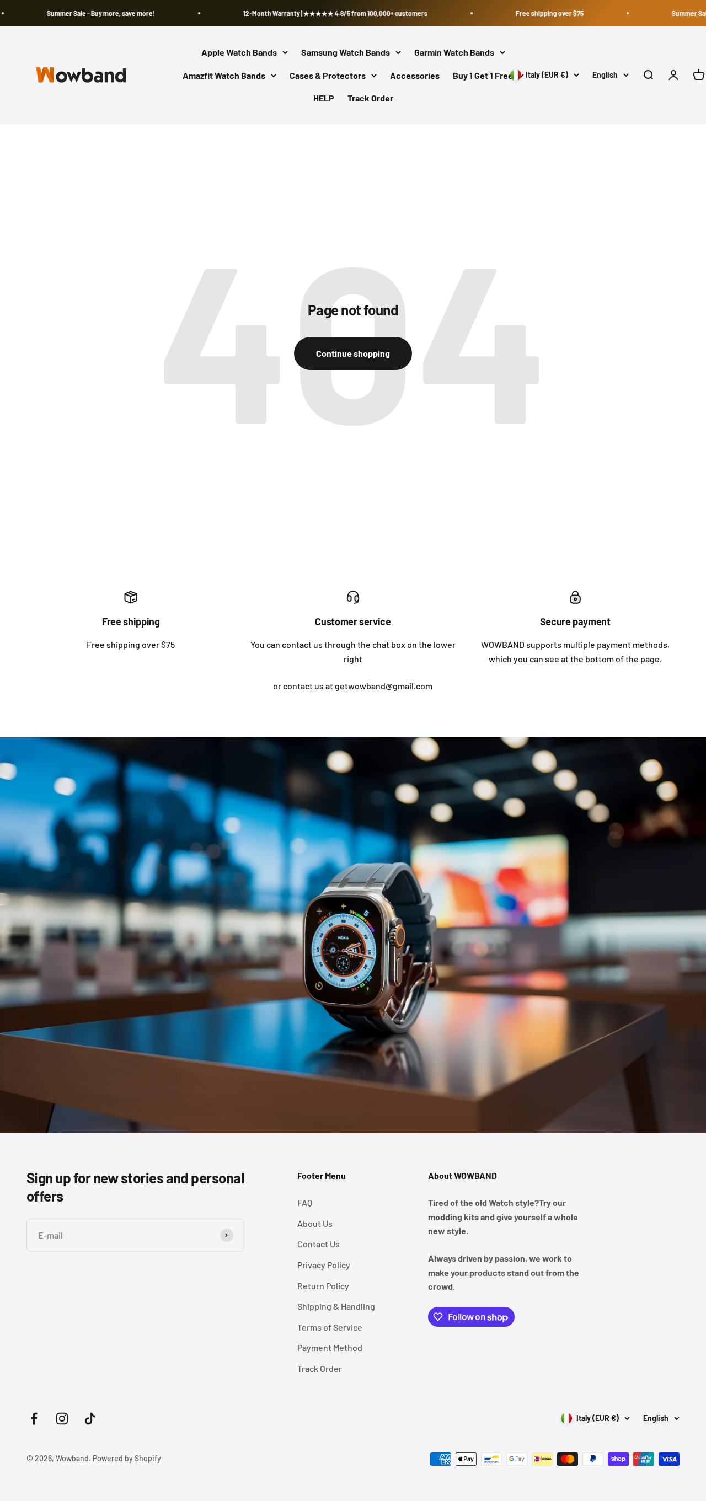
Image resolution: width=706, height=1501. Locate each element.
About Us (315, 1223)
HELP (323, 98)
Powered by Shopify (127, 1458)
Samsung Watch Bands (345, 52)
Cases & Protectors (328, 75)
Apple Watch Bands (239, 52)
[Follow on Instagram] (62, 1418)
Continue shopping (353, 353)
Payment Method (329, 1347)
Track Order (370, 98)
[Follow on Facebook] (33, 1418)
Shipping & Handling (336, 1306)
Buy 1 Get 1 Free (483, 75)
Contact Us (318, 1244)
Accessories (415, 75)
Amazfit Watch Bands (224, 75)
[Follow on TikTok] (90, 1418)
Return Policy (323, 1285)
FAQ (304, 1202)
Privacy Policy (323, 1264)
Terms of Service (329, 1327)
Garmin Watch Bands (454, 52)
